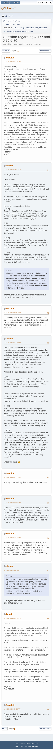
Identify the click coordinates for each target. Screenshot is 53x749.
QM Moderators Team (30, 28)
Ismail (9, 614)
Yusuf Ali (10, 57)
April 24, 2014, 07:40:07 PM (12, 709)
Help (16, 744)
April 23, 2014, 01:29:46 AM (12, 62)
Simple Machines (32, 746)
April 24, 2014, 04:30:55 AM (12, 477)
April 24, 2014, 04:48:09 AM (12, 503)
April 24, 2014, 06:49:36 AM (12, 538)
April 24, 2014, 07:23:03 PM (12, 618)
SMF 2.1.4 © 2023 (20, 746)
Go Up (4, 729)
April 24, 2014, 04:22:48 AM (12, 343)
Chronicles (43, 28)
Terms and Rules (25, 744)
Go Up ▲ (35, 744)
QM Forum (8, 8)
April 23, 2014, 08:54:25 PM (12, 170)
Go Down (6, 51)
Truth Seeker (17, 28)
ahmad (9, 165)
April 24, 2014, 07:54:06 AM (12, 570)
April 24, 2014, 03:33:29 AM (12, 312)
